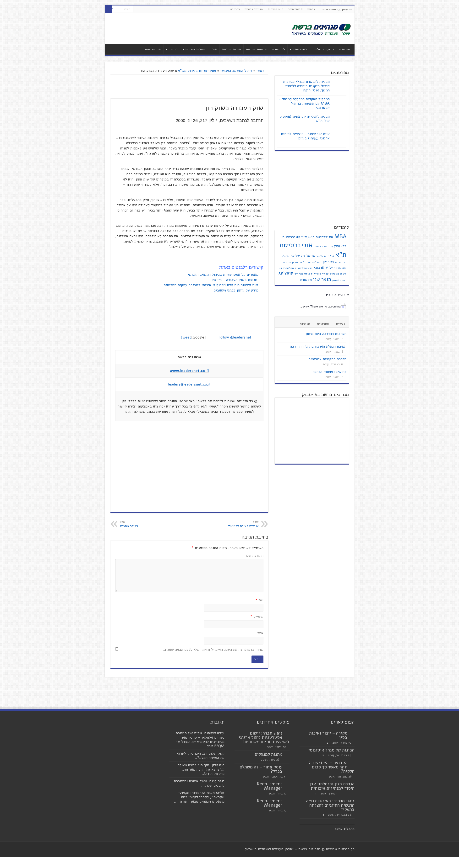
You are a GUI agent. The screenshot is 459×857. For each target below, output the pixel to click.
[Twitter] (141, 9)
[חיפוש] (108, 9)
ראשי (260, 70)
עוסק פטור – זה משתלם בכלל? (261, 769)
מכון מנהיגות (153, 49)
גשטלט (285, 256)
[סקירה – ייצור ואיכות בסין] (352, 733)
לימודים (280, 49)
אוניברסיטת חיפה (323, 246)
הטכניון (328, 261)
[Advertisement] (195, 28)
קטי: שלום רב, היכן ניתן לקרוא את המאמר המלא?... (200, 755)
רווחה (343, 280)
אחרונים (323, 324)
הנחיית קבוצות (294, 262)
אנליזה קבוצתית (325, 256)
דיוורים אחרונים (195, 49)
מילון (214, 49)
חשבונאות (341, 268)
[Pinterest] (137, 9)
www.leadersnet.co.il (189, 370)
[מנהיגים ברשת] (321, 29)
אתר (260, 633)
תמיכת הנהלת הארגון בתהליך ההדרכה (318, 346)
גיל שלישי (297, 255)
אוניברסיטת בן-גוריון (317, 237)
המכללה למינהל (312, 262)
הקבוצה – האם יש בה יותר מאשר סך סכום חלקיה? (332, 767)
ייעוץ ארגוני (324, 267)
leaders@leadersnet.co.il (189, 384)
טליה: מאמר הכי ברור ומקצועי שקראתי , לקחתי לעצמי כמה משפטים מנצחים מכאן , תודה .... (199, 797)
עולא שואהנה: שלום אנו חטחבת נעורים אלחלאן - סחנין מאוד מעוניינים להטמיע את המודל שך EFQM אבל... (200, 739)
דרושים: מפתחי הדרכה (329, 371)
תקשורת (306, 279)
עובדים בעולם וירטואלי (243, 524)
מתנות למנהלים (268, 754)
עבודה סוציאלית (319, 273)
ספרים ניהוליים (231, 49)
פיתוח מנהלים (302, 273)
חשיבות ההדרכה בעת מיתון (326, 333)
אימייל (256, 616)
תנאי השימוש (275, 9)
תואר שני (322, 279)
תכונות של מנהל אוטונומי (331, 750)
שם (259, 600)
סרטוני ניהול (300, 49)
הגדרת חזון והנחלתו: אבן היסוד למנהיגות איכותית (332, 786)
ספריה (346, 49)
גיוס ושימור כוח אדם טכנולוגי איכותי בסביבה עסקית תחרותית (212, 285)
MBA (340, 236)
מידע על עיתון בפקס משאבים (236, 290)
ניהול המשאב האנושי (236, 70)
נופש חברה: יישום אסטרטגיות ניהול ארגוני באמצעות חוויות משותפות (264, 737)
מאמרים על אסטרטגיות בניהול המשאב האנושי (224, 274)
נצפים (340, 324)
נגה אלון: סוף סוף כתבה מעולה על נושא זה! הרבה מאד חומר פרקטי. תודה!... (201, 769)
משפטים (334, 273)
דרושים (173, 49)
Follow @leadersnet (235, 337)
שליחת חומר (295, 9)
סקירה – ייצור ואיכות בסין (328, 735)
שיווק (335, 280)
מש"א (343, 273)
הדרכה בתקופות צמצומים (327, 359)
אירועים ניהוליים (324, 49)
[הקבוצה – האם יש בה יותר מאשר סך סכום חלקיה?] (352, 763)
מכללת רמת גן (286, 268)
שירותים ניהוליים (257, 49)
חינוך (282, 262)
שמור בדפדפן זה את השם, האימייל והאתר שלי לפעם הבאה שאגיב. (213, 649)
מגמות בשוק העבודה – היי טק (236, 279)
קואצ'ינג (286, 273)
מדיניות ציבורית (303, 268)
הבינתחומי (340, 262)
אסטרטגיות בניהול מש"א (197, 70)
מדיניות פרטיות (254, 9)
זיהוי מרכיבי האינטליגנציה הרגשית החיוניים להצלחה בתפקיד (330, 805)
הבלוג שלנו (343, 828)
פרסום (311, 9)
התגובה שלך (254, 555)
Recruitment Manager (269, 786)
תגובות (305, 324)
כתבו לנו (235, 9)
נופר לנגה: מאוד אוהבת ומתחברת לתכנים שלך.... (199, 783)
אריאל (310, 255)
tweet (186, 337)
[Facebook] (146, 9)
